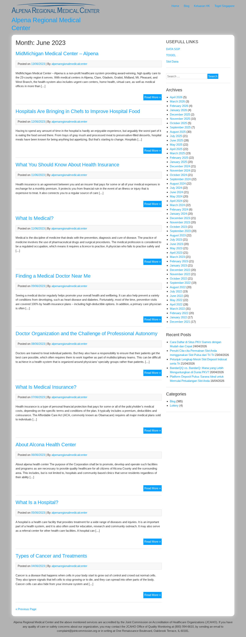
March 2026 (177, 101)
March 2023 (177, 256)
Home (175, 5)
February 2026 (179, 105)
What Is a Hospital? (37, 502)
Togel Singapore (224, 5)
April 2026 (176, 97)
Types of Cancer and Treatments (51, 556)
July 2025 (176, 136)
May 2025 (176, 144)
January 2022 (178, 317)
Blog (186, 5)
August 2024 (178, 183)
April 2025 (176, 149)
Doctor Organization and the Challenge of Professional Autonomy (86, 333)
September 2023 (180, 231)
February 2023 (179, 261)
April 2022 (176, 304)
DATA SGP (173, 49)
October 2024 (178, 175)
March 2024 (177, 205)
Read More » (153, 98)
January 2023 (178, 265)
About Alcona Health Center (46, 444)
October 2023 (178, 226)
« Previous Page (26, 609)
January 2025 (178, 161)
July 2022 (176, 291)
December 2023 (180, 218)
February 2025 (179, 157)
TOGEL (171, 55)
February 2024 (179, 209)
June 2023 (176, 244)
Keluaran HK (202, 5)
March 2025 (177, 153)
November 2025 (180, 118)
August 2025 (178, 131)
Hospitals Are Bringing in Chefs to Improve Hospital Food (78, 111)
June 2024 (176, 192)
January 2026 (178, 110)
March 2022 (177, 308)
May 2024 (176, 196)
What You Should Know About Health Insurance (67, 165)
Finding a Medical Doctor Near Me (53, 276)
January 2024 (178, 213)
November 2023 (180, 222)
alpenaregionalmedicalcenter (69, 63)
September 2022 (180, 282)
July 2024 (176, 187)
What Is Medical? (34, 218)
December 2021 (180, 321)
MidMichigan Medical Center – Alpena (57, 53)
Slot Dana (172, 61)
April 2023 (176, 252)
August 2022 (178, 287)
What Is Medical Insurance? (46, 387)
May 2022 (176, 300)
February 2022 (179, 313)
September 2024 (180, 179)
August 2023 (178, 235)
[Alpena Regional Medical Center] (56, 13)
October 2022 (178, 278)
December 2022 (180, 269)
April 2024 (176, 200)
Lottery (174, 405)
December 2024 (180, 166)
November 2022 (180, 274)
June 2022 (176, 295)
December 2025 (180, 114)
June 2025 (176, 140)
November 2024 (180, 170)
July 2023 (176, 239)
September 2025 (180, 127)
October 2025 (178, 123)
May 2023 (176, 248)
